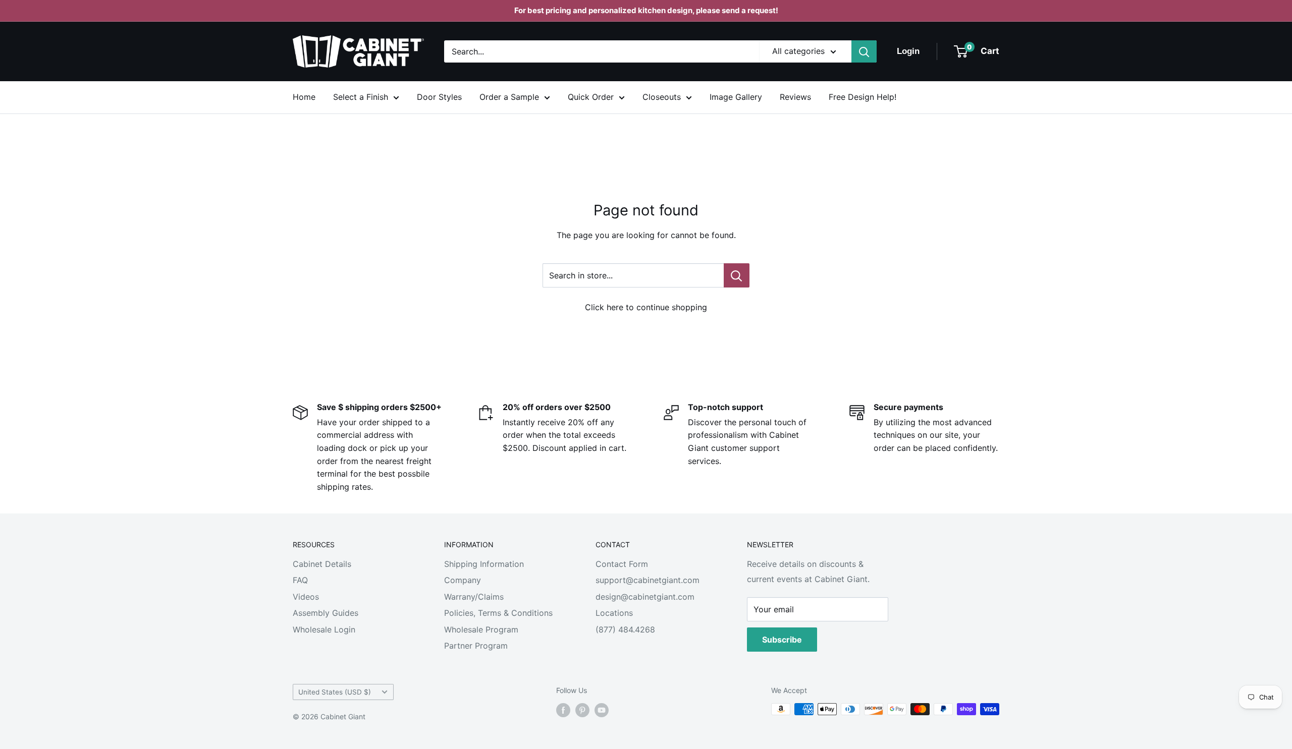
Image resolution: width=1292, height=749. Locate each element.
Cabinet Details (322, 564)
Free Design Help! (862, 97)
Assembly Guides (325, 613)
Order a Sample (509, 97)
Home (304, 97)
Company (462, 580)
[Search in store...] (736, 275)
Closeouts (661, 97)
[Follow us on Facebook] (563, 710)
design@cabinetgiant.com (645, 597)
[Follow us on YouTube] (602, 710)
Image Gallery (736, 97)
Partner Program (476, 646)
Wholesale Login (324, 629)
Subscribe (782, 640)
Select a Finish (360, 97)
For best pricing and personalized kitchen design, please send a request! (646, 10)
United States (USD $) (334, 692)
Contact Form (622, 564)
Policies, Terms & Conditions (498, 613)
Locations (614, 613)
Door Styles (439, 97)
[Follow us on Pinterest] (582, 710)
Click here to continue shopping (646, 307)
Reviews (795, 97)
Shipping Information (484, 564)
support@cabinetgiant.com (647, 580)
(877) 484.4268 (625, 629)
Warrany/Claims (474, 597)
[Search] (864, 51)
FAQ (300, 580)
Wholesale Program (481, 629)
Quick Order (591, 97)
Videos (306, 597)
